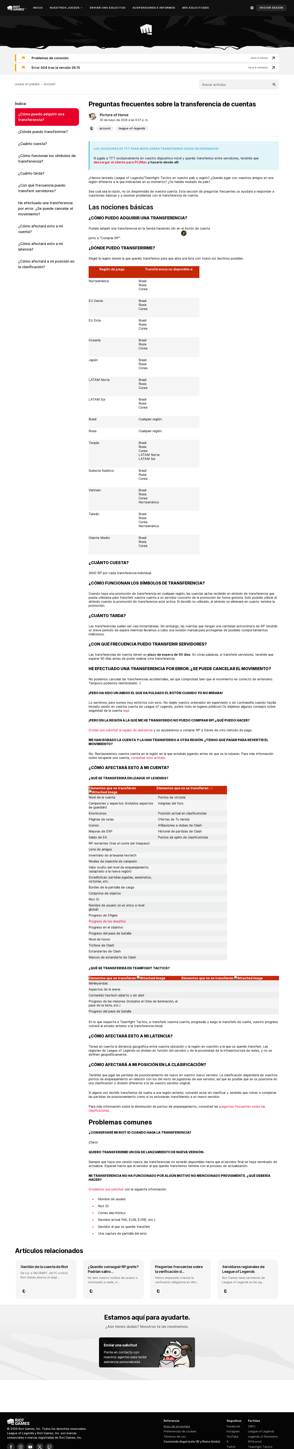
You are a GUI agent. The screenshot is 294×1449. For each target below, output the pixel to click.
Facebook (233, 1426)
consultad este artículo (148, 758)
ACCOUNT (50, 84)
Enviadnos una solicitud (106, 1189)
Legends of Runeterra (263, 1436)
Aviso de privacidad (177, 1426)
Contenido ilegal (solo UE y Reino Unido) (192, 1441)
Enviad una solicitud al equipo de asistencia (121, 730)
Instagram (233, 1431)
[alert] (147, 58)
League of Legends (261, 1431)
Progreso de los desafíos (107, 921)
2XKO (251, 1426)
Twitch (231, 1446)
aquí (126, 711)
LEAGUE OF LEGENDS (27, 84)
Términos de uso (175, 1436)
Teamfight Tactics (260, 1446)
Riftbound (254, 1441)
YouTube (232, 1436)
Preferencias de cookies (180, 1431)
